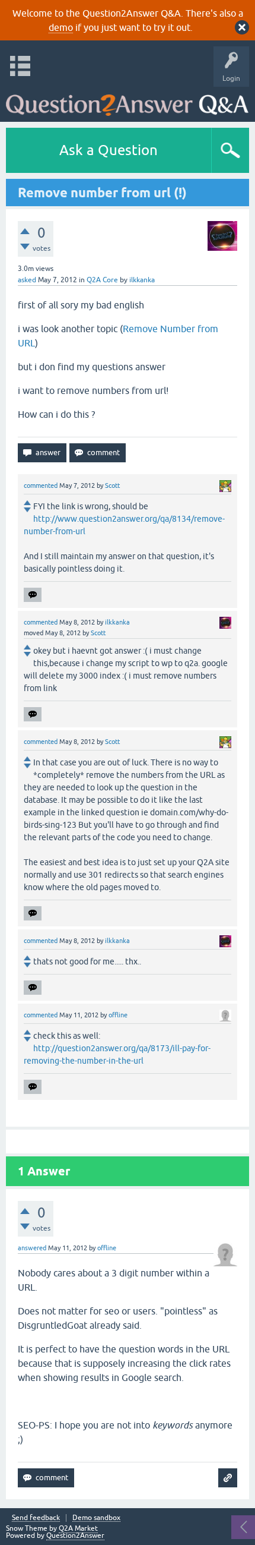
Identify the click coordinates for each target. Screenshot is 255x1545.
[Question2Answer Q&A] (127, 101)
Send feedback (36, 1518)
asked (27, 280)
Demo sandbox (96, 1518)
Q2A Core (102, 280)
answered (32, 1247)
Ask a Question (108, 150)
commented (41, 485)
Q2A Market (78, 1528)
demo (61, 27)
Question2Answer (75, 1535)
